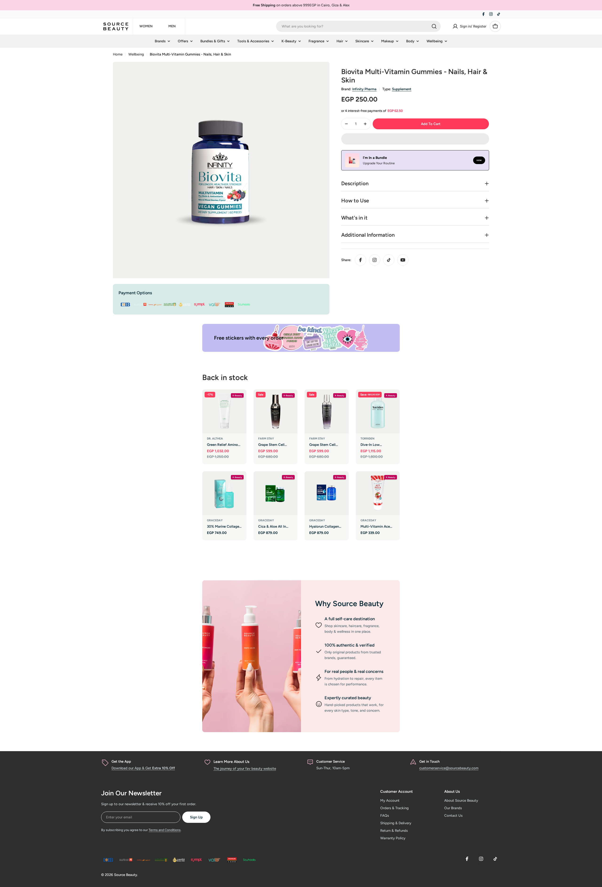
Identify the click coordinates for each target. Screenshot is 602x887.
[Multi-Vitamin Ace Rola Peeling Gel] (378, 493)
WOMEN (146, 26)
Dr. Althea (215, 438)
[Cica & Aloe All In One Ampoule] (275, 493)
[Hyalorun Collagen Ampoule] (327, 493)
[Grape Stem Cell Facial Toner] (327, 411)
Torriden (367, 438)
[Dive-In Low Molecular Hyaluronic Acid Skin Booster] (378, 411)
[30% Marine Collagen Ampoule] (224, 493)
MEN (172, 26)
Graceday (215, 520)
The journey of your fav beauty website (245, 768)
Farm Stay (266, 438)
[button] (415, 139)
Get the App (121, 761)
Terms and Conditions (165, 830)
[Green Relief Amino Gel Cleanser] (224, 411)
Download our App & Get (143, 768)
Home (118, 54)
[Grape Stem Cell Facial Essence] (275, 411)
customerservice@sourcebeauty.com (449, 768)
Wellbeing (136, 54)
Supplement (401, 89)
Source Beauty (125, 875)
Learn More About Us (231, 761)
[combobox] (358, 26)
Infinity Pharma (364, 89)
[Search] (434, 26)
